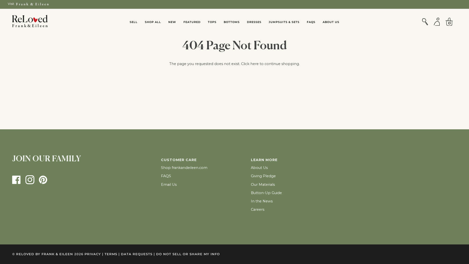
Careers (257, 209)
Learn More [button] (264, 160)
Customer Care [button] (179, 160)
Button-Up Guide (266, 193)
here (254, 64)
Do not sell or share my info (188, 254)
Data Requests (138, 254)
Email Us (169, 184)
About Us (259, 167)
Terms (112, 254)
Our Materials (263, 184)
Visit (11, 4)
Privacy (94, 254)
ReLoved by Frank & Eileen (44, 254)
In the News (262, 201)
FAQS (166, 176)
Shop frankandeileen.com (184, 167)
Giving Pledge (263, 176)
